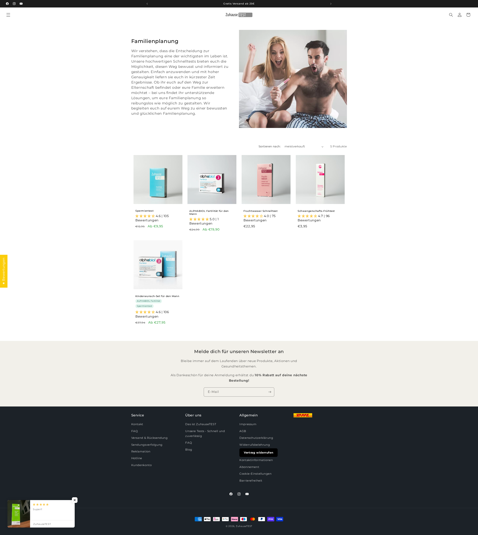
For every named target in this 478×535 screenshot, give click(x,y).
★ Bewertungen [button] (3, 271)
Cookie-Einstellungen (255, 473)
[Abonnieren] (270, 392)
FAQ (134, 431)
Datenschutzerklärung (256, 438)
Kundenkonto (141, 465)
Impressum (248, 424)
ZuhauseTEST (244, 526)
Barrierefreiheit (250, 480)
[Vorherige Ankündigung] (147, 3)
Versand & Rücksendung (149, 438)
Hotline (136, 458)
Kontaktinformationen (256, 460)
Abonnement (249, 467)
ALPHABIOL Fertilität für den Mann (209, 212)
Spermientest (144, 210)
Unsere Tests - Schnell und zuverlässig (205, 433)
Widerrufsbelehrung (254, 444)
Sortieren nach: (270, 146)
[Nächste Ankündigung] (331, 3)
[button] (8, 14)
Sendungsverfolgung (146, 444)
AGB (242, 431)
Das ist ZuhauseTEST (200, 424)
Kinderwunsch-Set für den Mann (157, 295)
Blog (188, 449)
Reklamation (140, 451)
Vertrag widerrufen (258, 452)
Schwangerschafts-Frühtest (316, 210)
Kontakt (137, 424)
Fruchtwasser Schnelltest (260, 210)
